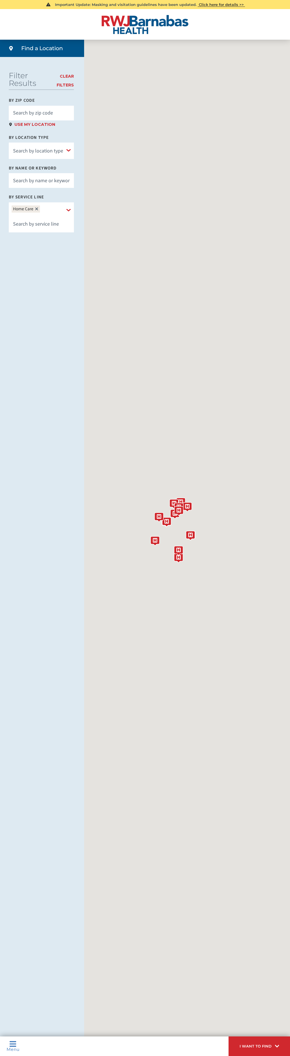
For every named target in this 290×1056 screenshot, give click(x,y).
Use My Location (34, 124)
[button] (259, 1046)
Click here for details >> (221, 4)
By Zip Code (22, 100)
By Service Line (26, 197)
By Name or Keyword (33, 168)
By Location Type (29, 137)
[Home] (145, 24)
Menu (13, 1049)
